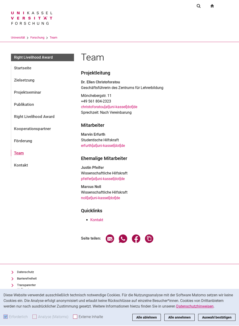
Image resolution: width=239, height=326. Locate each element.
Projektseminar (27, 92)
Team (53, 37)
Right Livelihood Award (34, 116)
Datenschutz (25, 272)
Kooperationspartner (32, 128)
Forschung (37, 37)
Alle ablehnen (146, 317)
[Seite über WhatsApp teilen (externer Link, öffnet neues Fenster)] (123, 241)
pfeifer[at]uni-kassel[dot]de (103, 179)
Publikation (24, 104)
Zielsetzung (24, 80)
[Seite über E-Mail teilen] (110, 241)
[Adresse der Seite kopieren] (149, 241)
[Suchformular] (198, 6)
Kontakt (21, 165)
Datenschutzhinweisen (195, 306)
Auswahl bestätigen (217, 317)
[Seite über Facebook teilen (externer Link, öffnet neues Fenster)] (136, 241)
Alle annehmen (179, 317)
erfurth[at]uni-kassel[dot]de (103, 145)
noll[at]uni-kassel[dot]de (100, 198)
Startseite (22, 68)
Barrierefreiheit (27, 278)
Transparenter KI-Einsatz (26, 287)
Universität (18, 37)
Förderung (23, 140)
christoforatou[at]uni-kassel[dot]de (109, 107)
